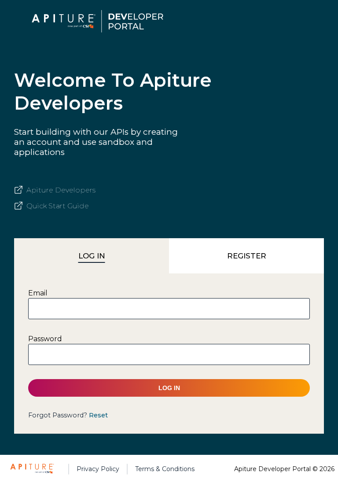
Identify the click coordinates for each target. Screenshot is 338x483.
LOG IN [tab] (91, 255)
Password (45, 339)
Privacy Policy (98, 469)
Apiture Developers (61, 190)
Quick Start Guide (57, 206)
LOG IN (169, 387)
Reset (98, 415)
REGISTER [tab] (246, 255)
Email (38, 293)
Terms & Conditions (165, 469)
